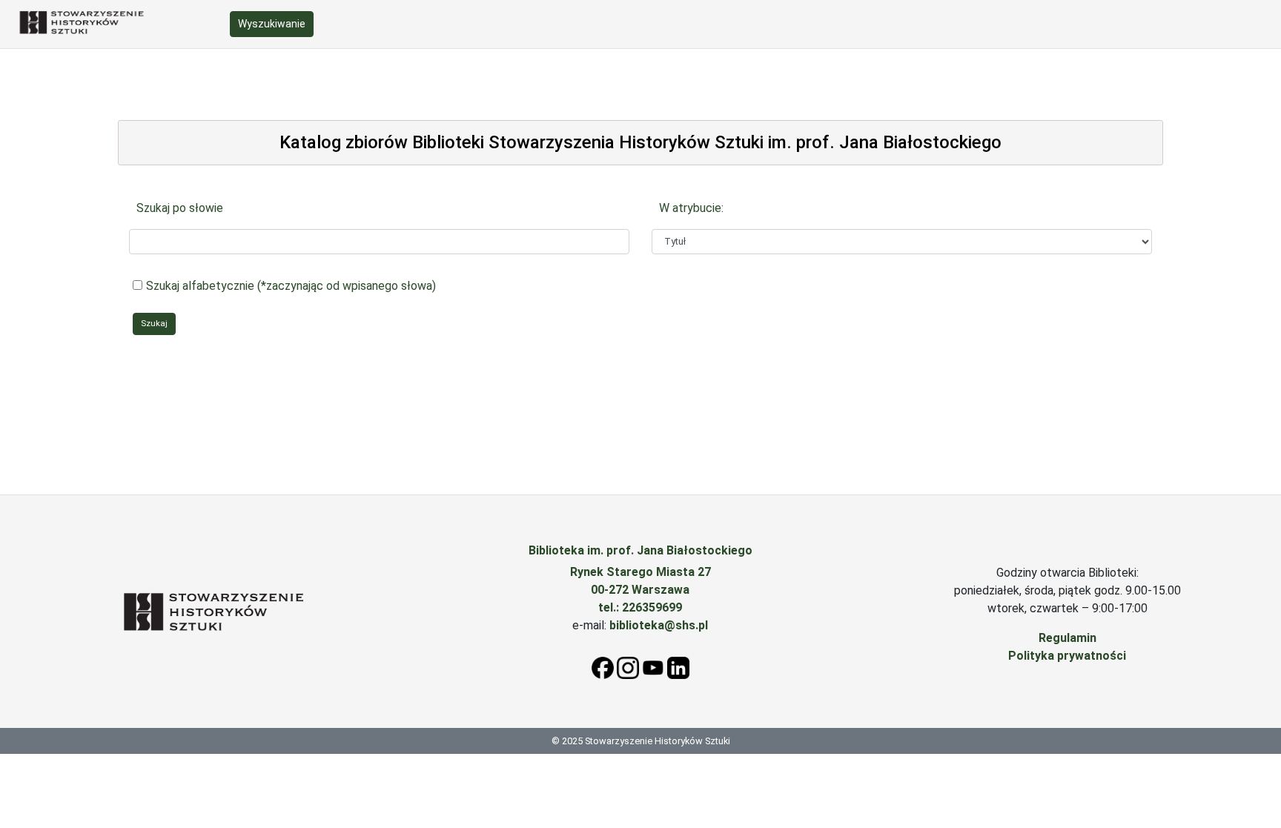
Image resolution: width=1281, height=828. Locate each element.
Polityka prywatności (1067, 656)
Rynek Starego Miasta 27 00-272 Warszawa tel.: (640, 590)
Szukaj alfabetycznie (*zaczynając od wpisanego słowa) (291, 286)
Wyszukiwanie (271, 24)
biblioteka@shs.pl (658, 625)
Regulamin (1067, 638)
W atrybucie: (691, 208)
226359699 (652, 607)
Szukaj (154, 323)
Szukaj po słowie (179, 208)
